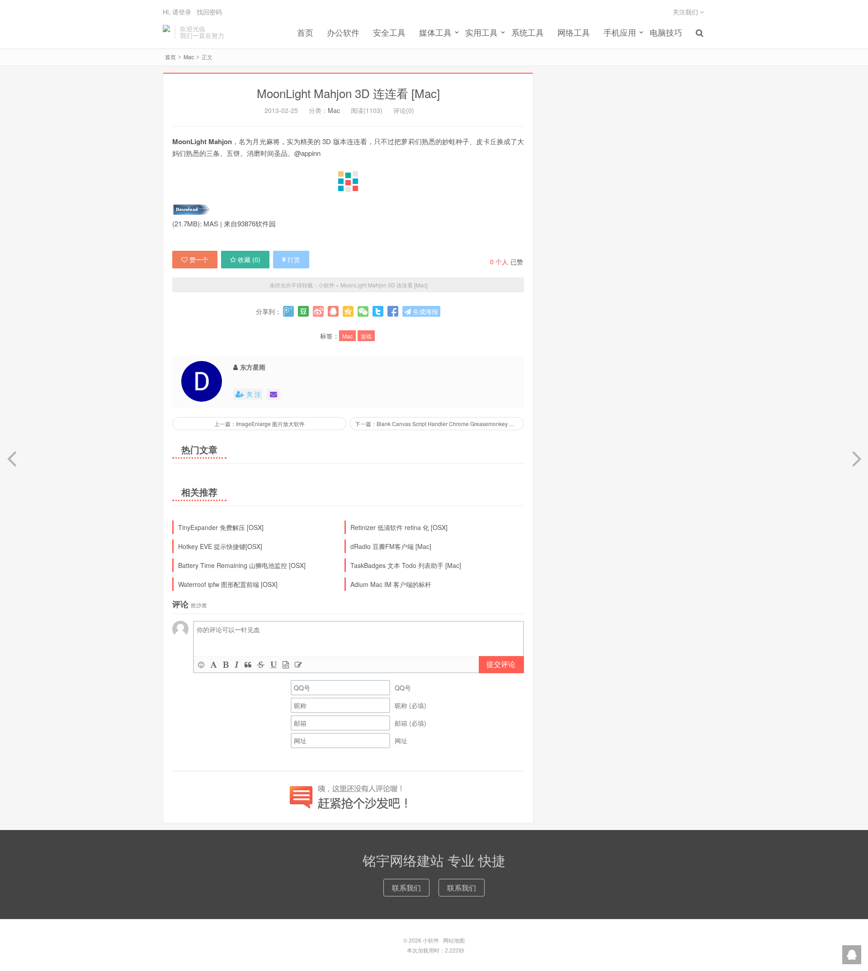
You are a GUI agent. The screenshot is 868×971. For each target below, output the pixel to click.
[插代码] (286, 664)
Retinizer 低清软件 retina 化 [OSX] (399, 527)
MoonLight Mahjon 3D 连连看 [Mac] (348, 92)
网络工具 (573, 32)
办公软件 (343, 32)
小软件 (166, 32)
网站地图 (454, 940)
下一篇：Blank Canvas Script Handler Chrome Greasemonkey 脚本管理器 (439, 423)
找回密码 (209, 11)
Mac (189, 57)
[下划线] (273, 664)
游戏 (366, 336)
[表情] (201, 664)
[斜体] (237, 664)
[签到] (298, 664)
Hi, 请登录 (177, 11)
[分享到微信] (363, 311)
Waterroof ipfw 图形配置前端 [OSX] (228, 584)
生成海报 (424, 311)
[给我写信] (273, 394)
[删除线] (260, 664)
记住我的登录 (389, 13)
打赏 (294, 259)
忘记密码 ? (489, 12)
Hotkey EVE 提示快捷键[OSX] (220, 546)
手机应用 (620, 32)
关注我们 (686, 11)
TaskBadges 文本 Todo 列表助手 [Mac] (405, 565)
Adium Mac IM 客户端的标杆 (390, 584)
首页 (305, 32)
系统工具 (527, 32)
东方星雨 (252, 366)
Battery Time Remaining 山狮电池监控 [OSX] (242, 565)
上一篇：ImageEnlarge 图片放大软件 (259, 423)
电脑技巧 (666, 32)
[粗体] (226, 664)
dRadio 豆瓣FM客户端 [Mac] (390, 546)
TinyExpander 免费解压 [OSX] (221, 527)
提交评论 (500, 664)
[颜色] (213, 664)
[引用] (248, 664)
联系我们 (406, 887)
